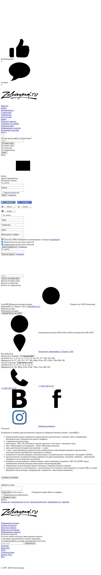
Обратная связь (7, 126)
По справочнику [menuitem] (8, 150)
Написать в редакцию (10, 530)
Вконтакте (5, 548)
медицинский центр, (39, 502)
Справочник (6, 112)
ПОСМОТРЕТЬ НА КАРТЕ (12, 313)
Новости (4, 106)
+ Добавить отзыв (8, 497)
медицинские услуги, (20, 502)
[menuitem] (50, 106)
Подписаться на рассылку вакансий (19, 244)
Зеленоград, (6, 502)
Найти (4, 153)
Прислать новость (8, 121)
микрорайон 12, (54, 502)
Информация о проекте (11, 128)
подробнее (54, 239)
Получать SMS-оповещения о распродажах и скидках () (32, 239)
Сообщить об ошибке (10, 124)
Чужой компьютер (11, 193)
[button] (8, 143)
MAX (3, 550)
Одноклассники (7, 552)
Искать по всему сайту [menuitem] (10, 281)
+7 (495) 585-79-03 (8, 388)
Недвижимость (7, 110)
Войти (3, 119)
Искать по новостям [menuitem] (9, 283)
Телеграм (5, 546)
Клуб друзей (6, 117)
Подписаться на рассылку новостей (19, 242)
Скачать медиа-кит (9, 525)
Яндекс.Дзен (6, 555)
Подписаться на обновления (16, 495)
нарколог (65, 502)
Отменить (12, 195)
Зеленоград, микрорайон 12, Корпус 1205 (55, 351)
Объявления (6, 115)
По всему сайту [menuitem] (7, 146)
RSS (3, 557)
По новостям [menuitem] (6, 148)
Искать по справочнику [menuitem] (11, 285)
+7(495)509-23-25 (33, 306)
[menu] (50, 112)
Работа (4, 108)
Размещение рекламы (10, 130)
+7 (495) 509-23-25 (46, 386)
